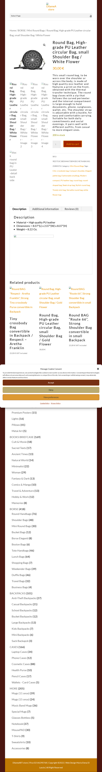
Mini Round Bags (36, 30)
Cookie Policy (45, 403)
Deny (51, 390)
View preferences (51, 397)
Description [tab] (19, 209)
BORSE (22, 30)
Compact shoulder (77, 171)
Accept (51, 382)
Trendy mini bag (59, 190)
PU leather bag (67, 180)
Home (13, 30)
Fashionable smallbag (70, 175)
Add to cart (72, 144)
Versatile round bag (75, 190)
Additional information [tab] (45, 209)
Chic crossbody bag (61, 171)
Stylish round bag (83, 185)
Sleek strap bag (69, 185)
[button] (98, 368)
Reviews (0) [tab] (71, 209)
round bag (77, 180)
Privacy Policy (56, 403)
